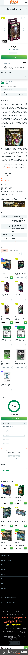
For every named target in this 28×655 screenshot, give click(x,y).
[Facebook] (14, 643)
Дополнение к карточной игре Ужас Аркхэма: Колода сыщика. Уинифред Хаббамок (20, 500)
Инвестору (4, 607)
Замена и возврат (5, 593)
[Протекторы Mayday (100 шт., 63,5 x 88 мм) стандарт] (7, 354)
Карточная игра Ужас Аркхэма (6, 272)
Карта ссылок (14, 646)
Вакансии (3, 588)
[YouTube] (18, 643)
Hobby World (16, 241)
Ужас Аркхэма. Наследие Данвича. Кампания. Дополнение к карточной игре (20, 544)
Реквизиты (4, 579)
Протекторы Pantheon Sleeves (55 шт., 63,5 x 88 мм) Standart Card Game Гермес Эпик (6, 341)
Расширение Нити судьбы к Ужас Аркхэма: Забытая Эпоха (7, 296)
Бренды (3, 569)
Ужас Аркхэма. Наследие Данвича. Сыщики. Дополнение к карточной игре (6, 544)
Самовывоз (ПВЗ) (5, 555)
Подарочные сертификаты (8, 565)
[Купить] (11, 277)
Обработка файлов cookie (8, 602)
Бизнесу (3, 583)
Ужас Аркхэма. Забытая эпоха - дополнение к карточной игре (20, 273)
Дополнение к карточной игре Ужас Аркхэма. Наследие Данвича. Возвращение (20, 522)
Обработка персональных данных (10, 597)
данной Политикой (15, 653)
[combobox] (4, 76)
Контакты (3, 574)
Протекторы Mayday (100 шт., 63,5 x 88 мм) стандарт (6, 363)
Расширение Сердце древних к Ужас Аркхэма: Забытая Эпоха (6, 319)
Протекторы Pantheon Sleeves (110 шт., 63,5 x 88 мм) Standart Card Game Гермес (20, 341)
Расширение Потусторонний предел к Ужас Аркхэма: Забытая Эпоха (21, 296)
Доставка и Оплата (6, 560)
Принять (24, 651)
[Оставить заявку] (25, 277)
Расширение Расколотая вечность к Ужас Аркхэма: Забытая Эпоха (20, 319)
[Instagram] (10, 643)
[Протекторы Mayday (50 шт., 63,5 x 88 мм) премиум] (21, 354)
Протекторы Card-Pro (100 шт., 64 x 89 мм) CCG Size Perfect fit (6, 386)
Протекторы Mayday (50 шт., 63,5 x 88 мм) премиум (20, 363)
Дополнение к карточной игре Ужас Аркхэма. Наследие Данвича (6, 522)
